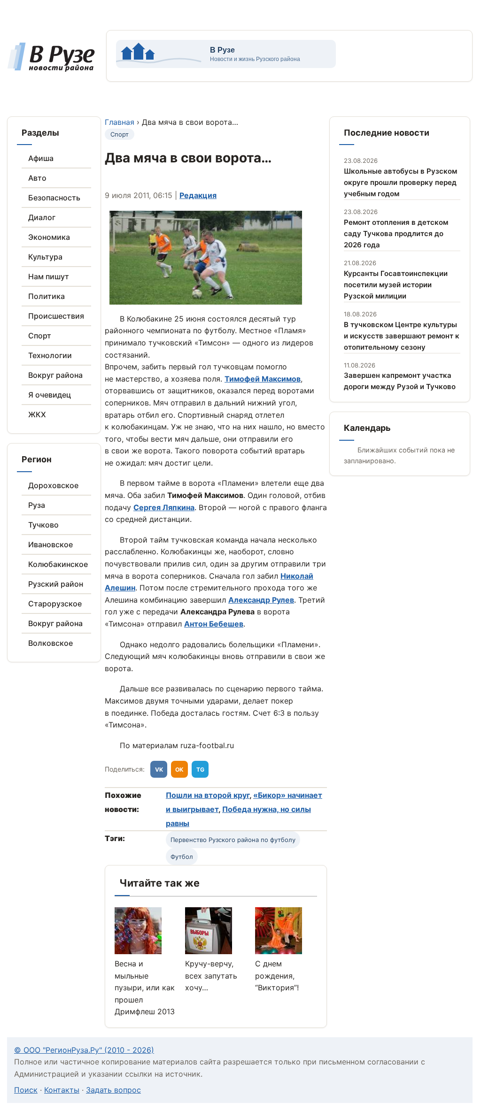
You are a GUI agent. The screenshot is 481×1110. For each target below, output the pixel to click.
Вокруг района (55, 375)
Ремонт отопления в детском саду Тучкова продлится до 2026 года (396, 233)
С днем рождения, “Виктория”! (277, 975)
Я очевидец (49, 394)
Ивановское (50, 544)
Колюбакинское (58, 564)
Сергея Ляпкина (163, 507)
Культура (45, 256)
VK (159, 769)
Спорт (39, 335)
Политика (46, 296)
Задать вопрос (113, 1090)
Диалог (41, 217)
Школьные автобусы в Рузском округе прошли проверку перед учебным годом (400, 182)
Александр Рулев (261, 600)
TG (200, 769)
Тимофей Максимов (263, 378)
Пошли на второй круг (207, 795)
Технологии (50, 355)
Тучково (43, 524)
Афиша (41, 158)
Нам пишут (48, 276)
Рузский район (55, 584)
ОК (179, 769)
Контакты (61, 1090)
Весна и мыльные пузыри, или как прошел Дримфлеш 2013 (145, 987)
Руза (36, 505)
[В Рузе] (51, 66)
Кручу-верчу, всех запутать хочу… (211, 975)
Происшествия (56, 316)
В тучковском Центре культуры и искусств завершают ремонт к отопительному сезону (401, 336)
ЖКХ (37, 414)
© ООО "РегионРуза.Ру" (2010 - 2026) (84, 1050)
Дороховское (53, 485)
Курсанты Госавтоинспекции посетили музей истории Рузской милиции (396, 284)
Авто (37, 178)
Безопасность (54, 197)
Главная (119, 122)
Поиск (26, 1090)
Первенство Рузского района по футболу (233, 839)
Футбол (182, 856)
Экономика (49, 237)
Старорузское (55, 603)
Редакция (198, 195)
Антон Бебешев (213, 623)
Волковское (50, 643)
